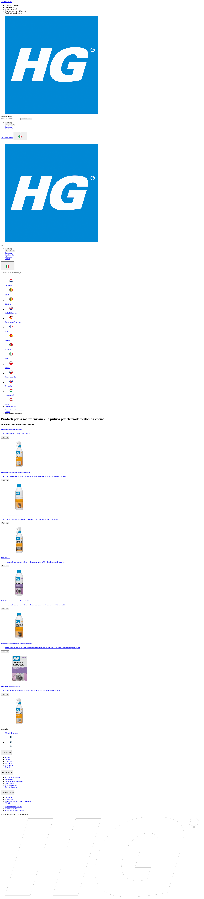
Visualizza (5, 437)
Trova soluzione (6, 117)
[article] (102, 449)
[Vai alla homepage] (102, 65)
